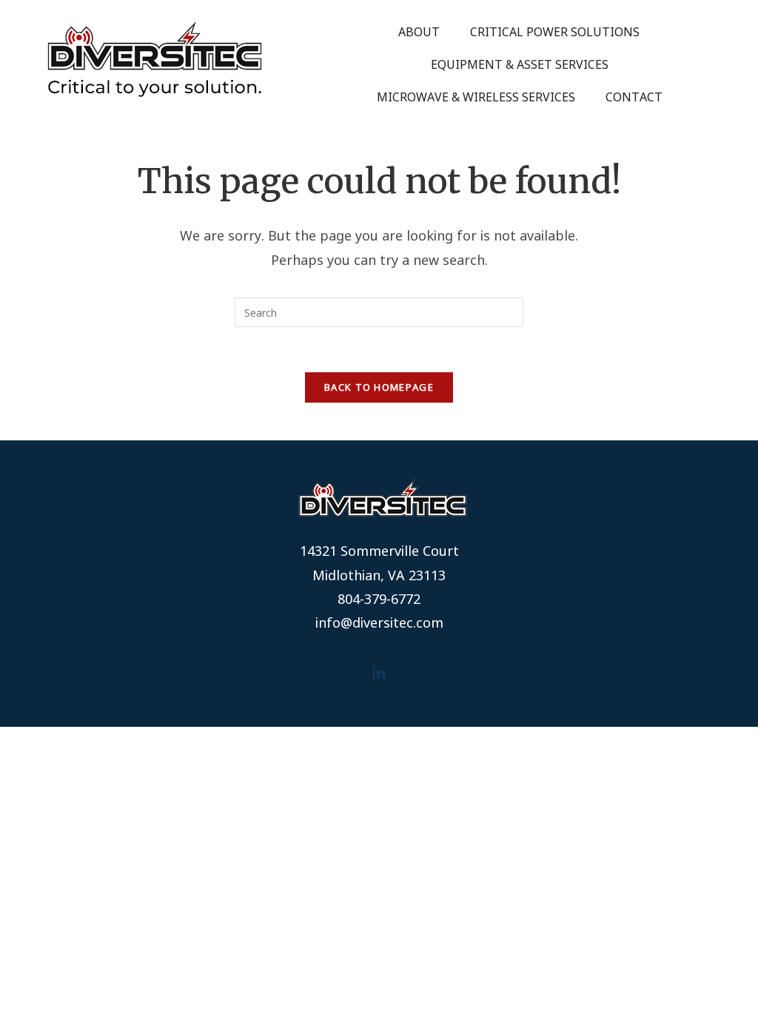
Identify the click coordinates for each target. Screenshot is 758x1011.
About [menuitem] (419, 32)
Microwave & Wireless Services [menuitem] (476, 97)
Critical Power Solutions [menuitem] (555, 32)
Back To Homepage (379, 387)
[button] (379, 674)
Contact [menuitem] (634, 97)
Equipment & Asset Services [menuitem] (519, 64)
